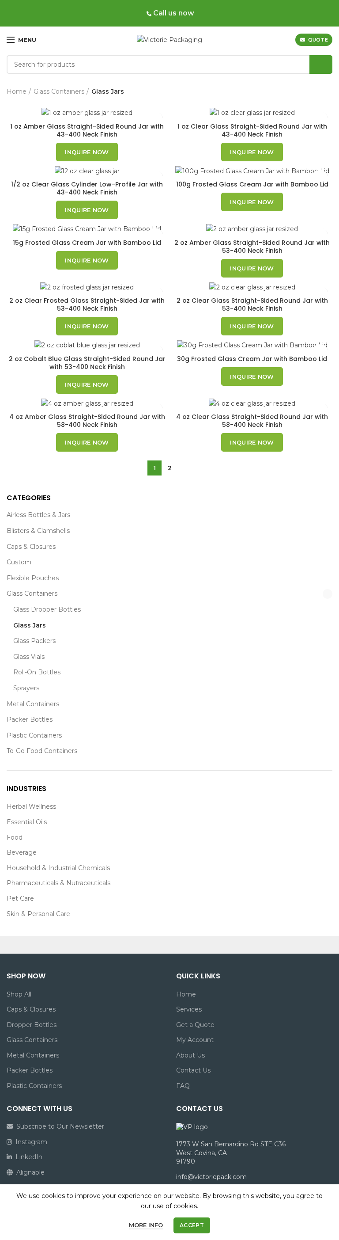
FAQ (183, 1086)
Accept (192, 1225)
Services (189, 1009)
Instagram (29, 1142)
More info (146, 1225)
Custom (19, 562)
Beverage (22, 852)
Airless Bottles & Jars (38, 515)
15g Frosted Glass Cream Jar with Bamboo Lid (87, 243)
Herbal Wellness (31, 806)
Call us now (172, 13)
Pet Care (20, 898)
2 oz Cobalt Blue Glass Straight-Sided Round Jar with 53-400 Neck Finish (87, 363)
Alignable (29, 1172)
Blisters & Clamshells (38, 531)
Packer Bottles (30, 719)
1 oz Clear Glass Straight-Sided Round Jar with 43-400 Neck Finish (252, 130)
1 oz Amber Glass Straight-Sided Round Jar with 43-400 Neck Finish (87, 130)
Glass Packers (34, 641)
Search (320, 64)
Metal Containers (33, 704)
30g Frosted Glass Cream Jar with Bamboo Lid (252, 359)
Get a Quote (195, 1025)
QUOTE (318, 40)
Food (15, 837)
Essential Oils (27, 822)
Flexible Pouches (33, 578)
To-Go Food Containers (42, 751)
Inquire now (87, 152)
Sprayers (26, 688)
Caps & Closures (31, 547)
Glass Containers (32, 593)
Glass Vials (29, 657)
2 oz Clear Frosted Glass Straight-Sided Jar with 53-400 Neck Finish (87, 304)
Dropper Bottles (31, 1025)
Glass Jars (29, 625)
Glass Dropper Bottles (47, 609)
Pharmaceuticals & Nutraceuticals (58, 883)
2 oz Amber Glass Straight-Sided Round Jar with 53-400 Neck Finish (252, 247)
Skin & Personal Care (38, 914)
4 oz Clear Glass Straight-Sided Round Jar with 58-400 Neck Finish (252, 421)
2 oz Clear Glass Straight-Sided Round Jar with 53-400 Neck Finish (252, 304)
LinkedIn (27, 1157)
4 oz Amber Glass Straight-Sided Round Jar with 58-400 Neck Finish (87, 421)
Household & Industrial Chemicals (58, 868)
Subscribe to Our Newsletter (58, 1126)
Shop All (19, 994)
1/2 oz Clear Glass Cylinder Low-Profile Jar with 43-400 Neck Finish (87, 188)
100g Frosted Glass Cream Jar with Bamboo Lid (252, 184)
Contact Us (193, 1070)
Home (16, 91)
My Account (195, 1040)
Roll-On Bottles (36, 672)
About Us (190, 1055)
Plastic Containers (34, 735)
